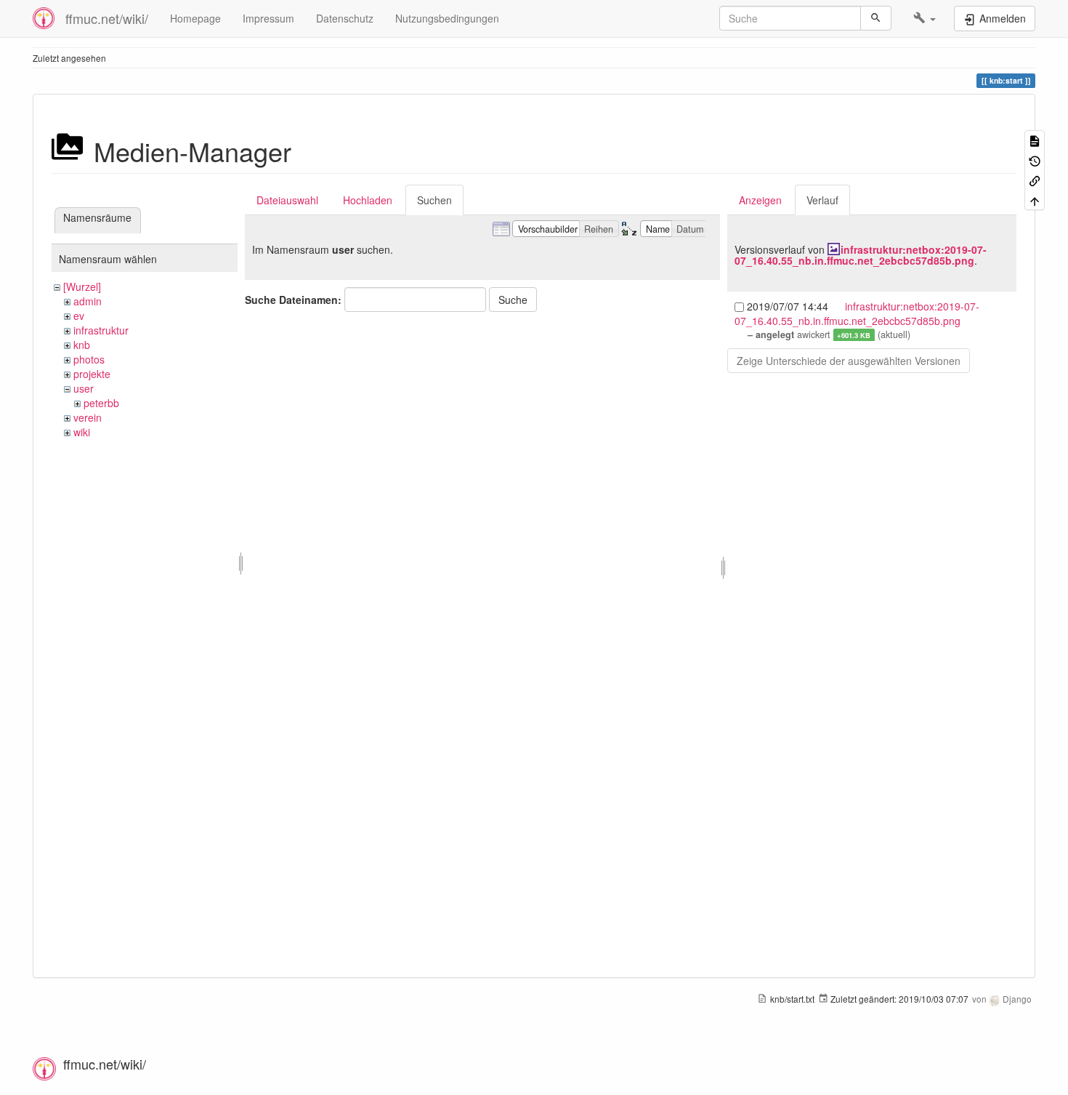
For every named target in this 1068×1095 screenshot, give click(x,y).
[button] (924, 18)
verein (87, 417)
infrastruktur (101, 330)
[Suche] (875, 18)
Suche (512, 299)
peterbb (101, 403)
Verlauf (822, 200)
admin (87, 301)
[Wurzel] (82, 286)
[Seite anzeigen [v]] (1034, 140)
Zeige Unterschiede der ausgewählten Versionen (848, 360)
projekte (91, 373)
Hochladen (367, 200)
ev (78, 315)
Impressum (268, 18)
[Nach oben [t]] (1034, 199)
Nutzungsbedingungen (447, 18)
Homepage (195, 18)
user (83, 388)
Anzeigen (760, 200)
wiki (81, 432)
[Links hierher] (1034, 180)
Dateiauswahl (287, 200)
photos (89, 359)
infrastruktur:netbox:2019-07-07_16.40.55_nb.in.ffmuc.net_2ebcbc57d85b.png (861, 255)
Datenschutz (344, 18)
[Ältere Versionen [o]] (1034, 160)
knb (81, 344)
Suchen (434, 200)
